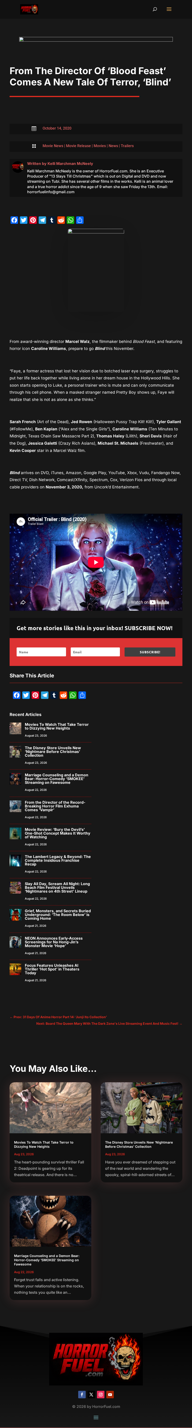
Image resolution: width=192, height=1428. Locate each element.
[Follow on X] (91, 1394)
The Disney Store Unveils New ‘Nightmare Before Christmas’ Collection (53, 751)
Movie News (53, 146)
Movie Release (78, 146)
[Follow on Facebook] (82, 1394)
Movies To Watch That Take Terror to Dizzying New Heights (57, 726)
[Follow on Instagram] (100, 1394)
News (113, 146)
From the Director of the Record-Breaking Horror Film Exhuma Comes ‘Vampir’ (55, 806)
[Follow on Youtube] (110, 1394)
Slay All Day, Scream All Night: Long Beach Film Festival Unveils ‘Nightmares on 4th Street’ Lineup (57, 887)
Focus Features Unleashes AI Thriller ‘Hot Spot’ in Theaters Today (52, 969)
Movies (100, 146)
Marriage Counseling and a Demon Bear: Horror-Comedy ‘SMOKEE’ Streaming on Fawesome (56, 779)
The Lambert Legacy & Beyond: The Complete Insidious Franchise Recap (58, 860)
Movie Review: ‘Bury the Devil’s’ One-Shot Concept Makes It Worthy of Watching (57, 833)
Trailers (127, 146)
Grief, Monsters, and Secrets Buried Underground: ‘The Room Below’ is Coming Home (58, 914)
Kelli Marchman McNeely (70, 163)
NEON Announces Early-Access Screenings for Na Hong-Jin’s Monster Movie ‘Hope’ (54, 942)
